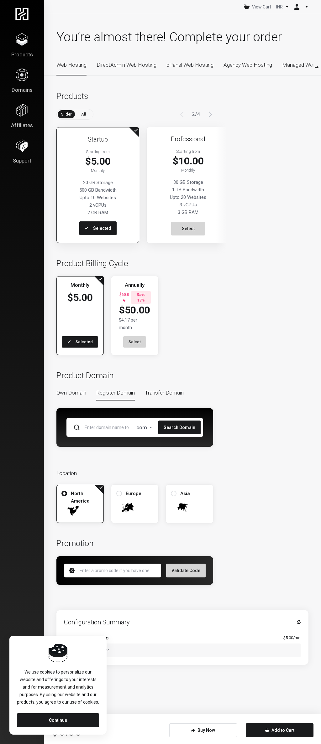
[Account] (300, 7)
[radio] (64, 493)
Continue (58, 720)
